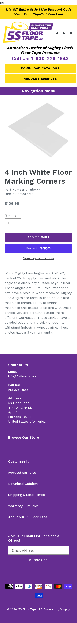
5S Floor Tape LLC (30, 609)
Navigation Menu (38, 90)
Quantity (10, 215)
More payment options (38, 258)
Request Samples (40, 79)
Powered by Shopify (57, 609)
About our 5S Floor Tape (27, 517)
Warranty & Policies (23, 506)
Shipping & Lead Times (26, 495)
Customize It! (18, 461)
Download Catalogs (40, 68)
